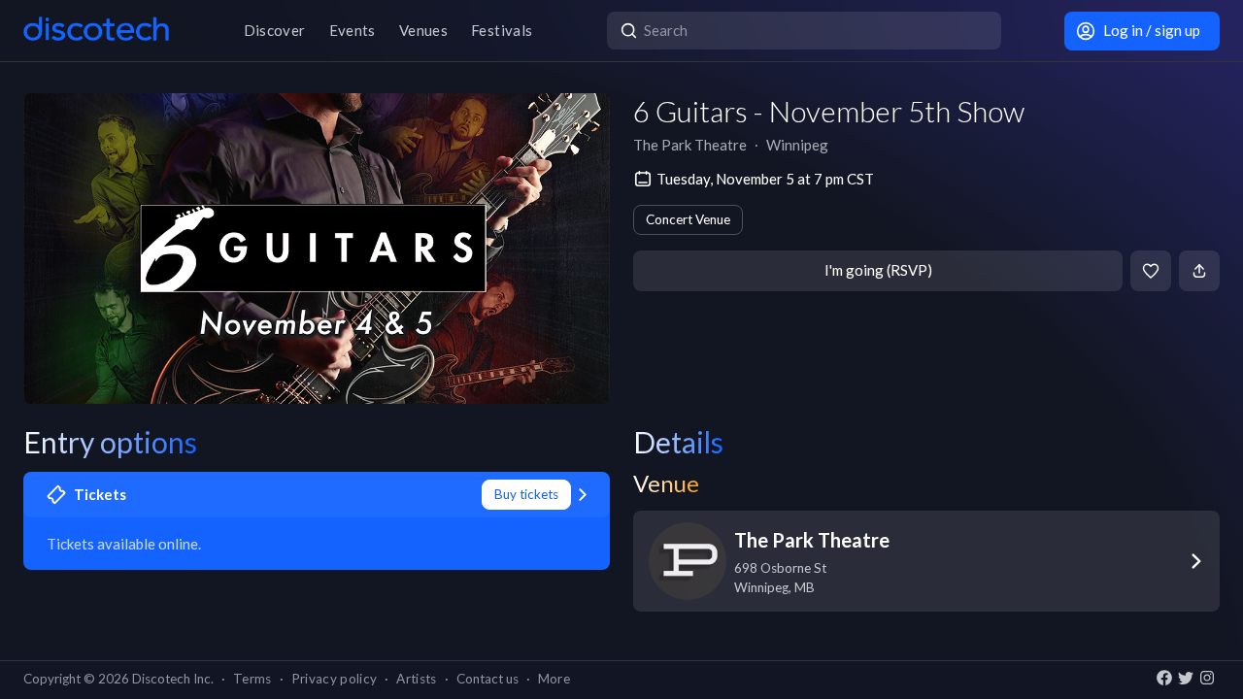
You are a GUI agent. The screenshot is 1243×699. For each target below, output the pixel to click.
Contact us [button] (487, 678)
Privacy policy (334, 678)
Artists (416, 678)
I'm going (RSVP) (878, 270)
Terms (252, 678)
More (554, 678)
